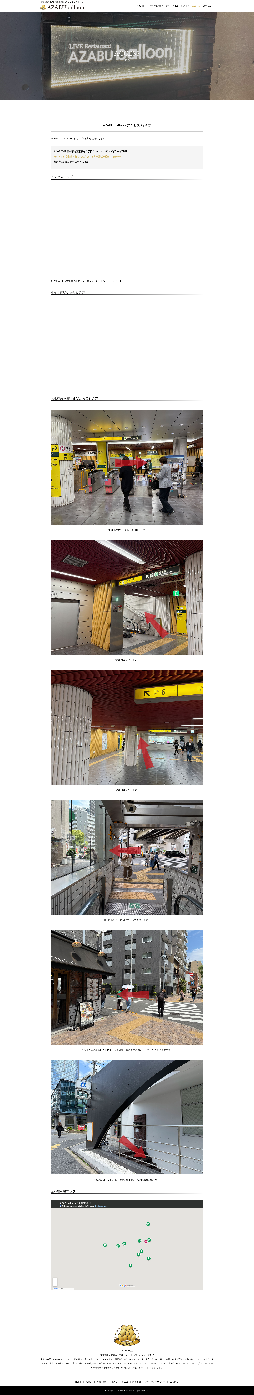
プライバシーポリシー (155, 1381)
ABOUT (140, 5)
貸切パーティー (205, 1363)
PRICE (175, 5)
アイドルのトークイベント (135, 1363)
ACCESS (196, 5)
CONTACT (207, 5)
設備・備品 (102, 1381)
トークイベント (114, 1363)
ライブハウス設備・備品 (158, 5)
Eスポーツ (191, 1363)
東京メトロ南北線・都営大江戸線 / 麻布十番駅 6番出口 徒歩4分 (87, 156)
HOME (78, 1381)
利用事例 (185, 5)
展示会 (163, 1363)
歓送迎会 (97, 1367)
